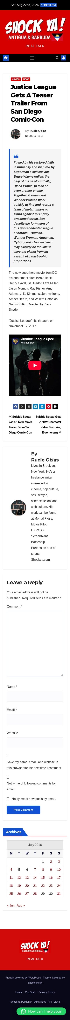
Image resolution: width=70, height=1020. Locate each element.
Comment (14, 606)
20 (27, 885)
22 (43, 885)
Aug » (21, 905)
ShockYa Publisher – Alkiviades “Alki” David (35, 1001)
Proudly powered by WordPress (23, 977)
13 (27, 877)
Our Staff (30, 992)
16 (51, 877)
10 (59, 869)
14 (35, 877)
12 (19, 877)
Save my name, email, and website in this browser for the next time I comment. (34, 765)
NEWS (26, 79)
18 (11, 885)
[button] (57, 57)
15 (43, 877)
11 (11, 877)
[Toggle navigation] (32, 58)
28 (35, 893)
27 (27, 893)
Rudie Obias (38, 131)
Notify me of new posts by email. (34, 799)
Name (12, 686)
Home (18, 992)
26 (19, 893)
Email (12, 709)
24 (59, 885)
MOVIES (16, 79)
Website (12, 733)
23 (51, 885)
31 (59, 893)
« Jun (11, 905)
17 (59, 877)
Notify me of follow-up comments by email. (31, 786)
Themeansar (35, 982)
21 (35, 885)
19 (19, 885)
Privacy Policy (46, 992)
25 (11, 893)
